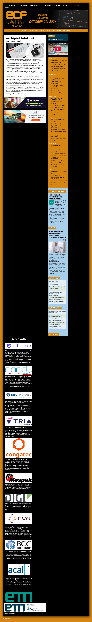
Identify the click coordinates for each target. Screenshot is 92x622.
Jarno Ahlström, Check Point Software (58, 102)
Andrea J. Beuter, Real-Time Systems (58, 132)
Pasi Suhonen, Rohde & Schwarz (57, 110)
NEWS (58, 30)
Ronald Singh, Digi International (56, 135)
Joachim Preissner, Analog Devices (58, 113)
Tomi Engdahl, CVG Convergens (56, 82)
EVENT (24, 30)
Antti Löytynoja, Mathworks (58, 183)
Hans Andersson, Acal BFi (58, 107)
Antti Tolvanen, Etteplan (57, 93)
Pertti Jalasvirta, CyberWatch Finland (58, 139)
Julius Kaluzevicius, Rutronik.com (56, 146)
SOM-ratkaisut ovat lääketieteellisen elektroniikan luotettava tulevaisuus (57, 234)
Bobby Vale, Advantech (57, 160)
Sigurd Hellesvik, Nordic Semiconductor (57, 126)
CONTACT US (78, 5)
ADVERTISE (13, 5)
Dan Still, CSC (54, 89)
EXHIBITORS (50, 30)
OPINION (52, 228)
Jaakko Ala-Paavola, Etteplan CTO (59, 172)
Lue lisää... (52, 223)
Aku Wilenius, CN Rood (57, 62)
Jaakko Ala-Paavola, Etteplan (59, 60)
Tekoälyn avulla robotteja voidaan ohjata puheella (55, 197)
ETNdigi (58, 5)
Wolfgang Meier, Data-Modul (59, 155)
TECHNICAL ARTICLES (37, 5)
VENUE (41, 30)
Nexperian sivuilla (26, 94)
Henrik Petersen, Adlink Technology (57, 85)
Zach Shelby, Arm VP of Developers (57, 165)
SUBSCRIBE (23, 5)
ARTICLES (66, 30)
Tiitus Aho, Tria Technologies (58, 64)
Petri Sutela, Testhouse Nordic (57, 78)
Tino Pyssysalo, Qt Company (58, 151)
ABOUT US (67, 5)
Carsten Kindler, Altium (57, 149)
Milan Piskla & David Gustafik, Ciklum (56, 98)
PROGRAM (33, 30)
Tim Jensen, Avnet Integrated (59, 181)
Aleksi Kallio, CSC (55, 91)
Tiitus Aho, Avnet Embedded (58, 105)
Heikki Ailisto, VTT (55, 175)
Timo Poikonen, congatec (58, 68)
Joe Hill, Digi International (57, 66)
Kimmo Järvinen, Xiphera (57, 124)
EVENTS (50, 5)
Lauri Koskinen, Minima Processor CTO (57, 177)
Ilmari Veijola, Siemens (57, 185)
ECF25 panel (54, 71)
